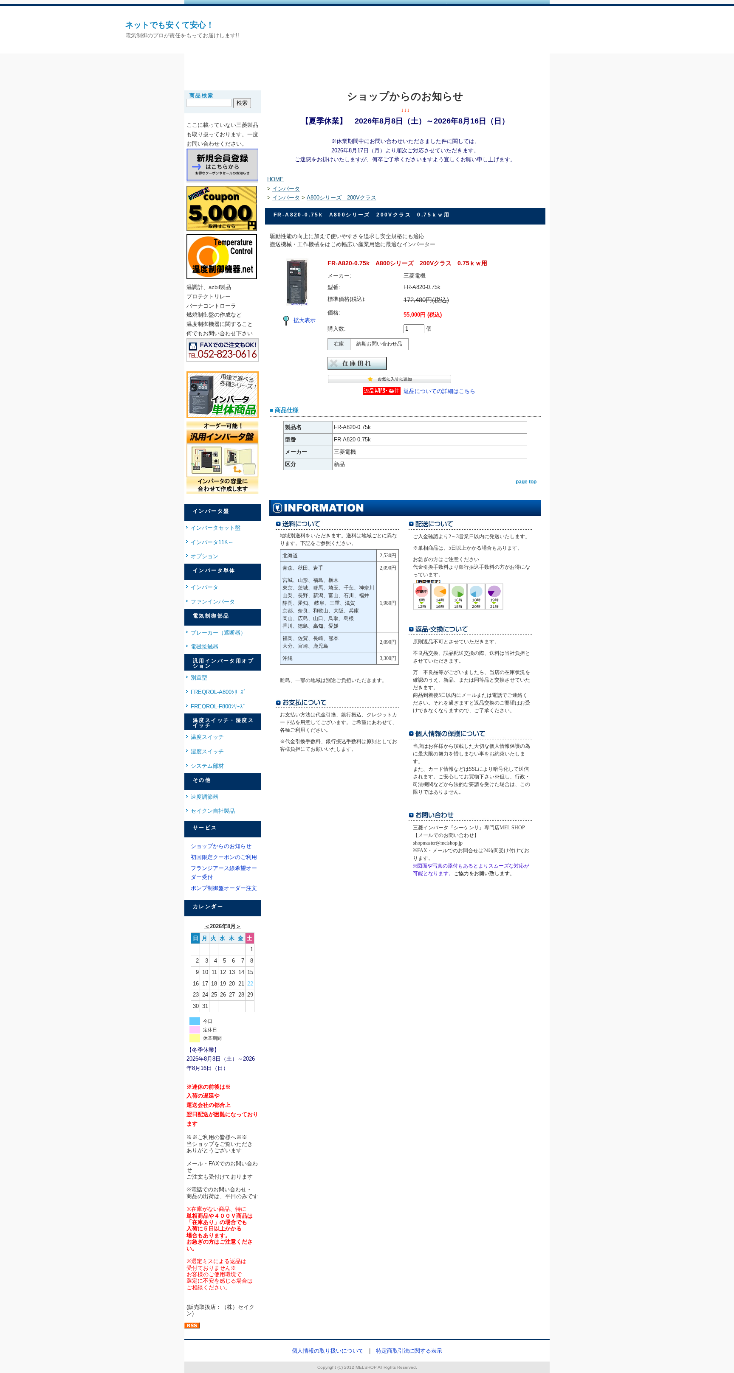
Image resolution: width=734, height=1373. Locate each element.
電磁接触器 (204, 646)
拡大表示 (305, 320)
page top (526, 481)
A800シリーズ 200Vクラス (341, 197)
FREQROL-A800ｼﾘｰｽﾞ (218, 692)
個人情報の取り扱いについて (328, 1351)
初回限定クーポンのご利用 (224, 857)
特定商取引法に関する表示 (409, 1351)
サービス (205, 828)
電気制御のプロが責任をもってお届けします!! (182, 35)
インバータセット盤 (215, 528)
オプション (204, 556)
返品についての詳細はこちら (439, 391)
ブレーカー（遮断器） (218, 632)
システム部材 (207, 766)
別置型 (199, 677)
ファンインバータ (213, 601)
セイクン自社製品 (213, 811)
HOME (275, 179)
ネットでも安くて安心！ (169, 24)
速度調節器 (204, 797)
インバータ (204, 587)
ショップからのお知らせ (221, 846)
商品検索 (201, 95)
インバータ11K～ (212, 542)
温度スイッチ (207, 737)
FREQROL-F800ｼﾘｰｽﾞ (218, 706)
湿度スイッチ (207, 751)
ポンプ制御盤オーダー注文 (224, 888)
